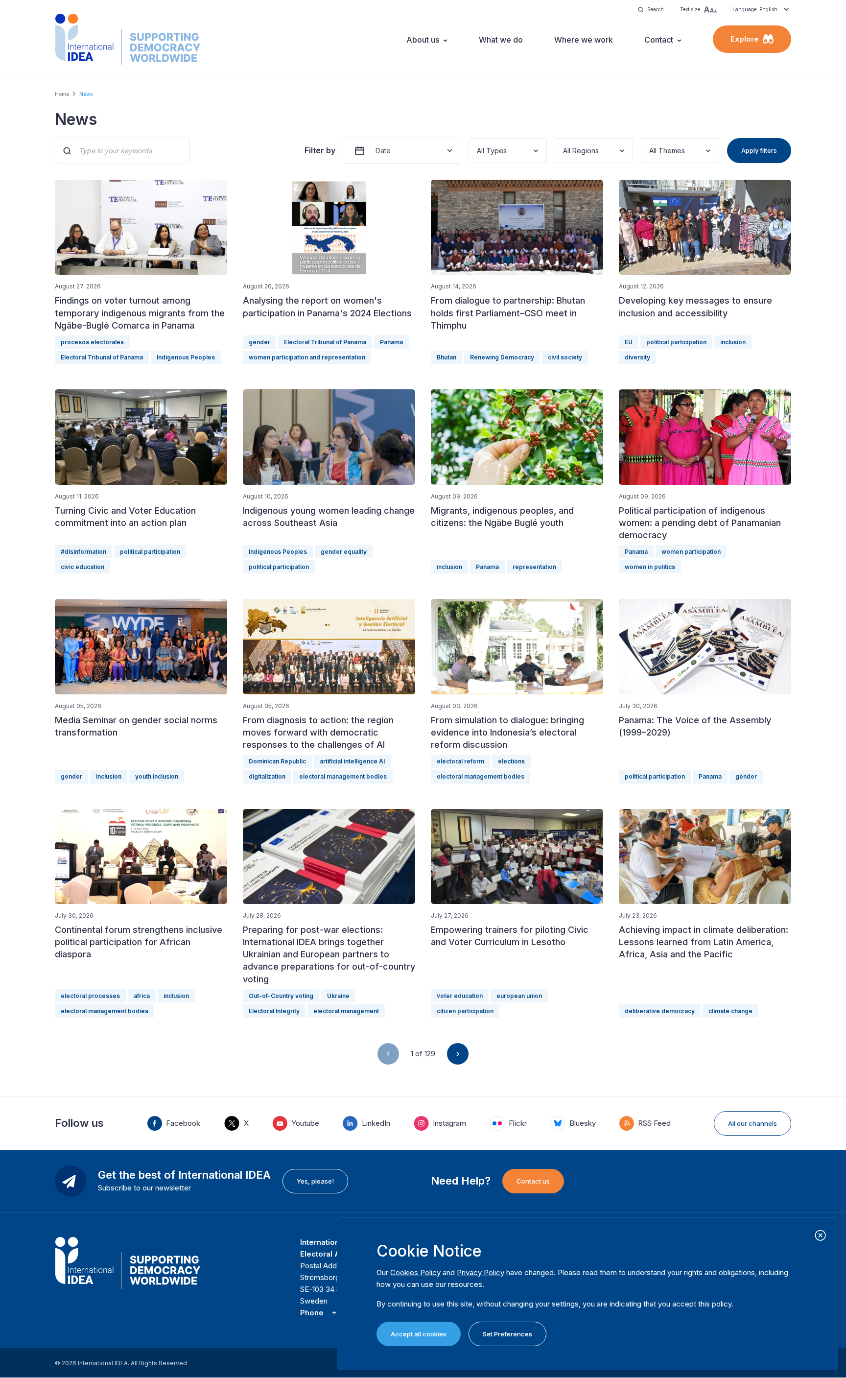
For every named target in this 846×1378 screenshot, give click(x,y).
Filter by (320, 150)
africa (142, 995)
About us (422, 40)
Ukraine (338, 995)
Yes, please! (315, 1181)
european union (519, 995)
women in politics (650, 566)
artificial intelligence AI (352, 761)
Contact (658, 40)
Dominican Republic (277, 761)
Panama (391, 342)
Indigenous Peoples (186, 357)
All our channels (752, 1123)
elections (511, 761)
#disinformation (83, 551)
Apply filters (759, 150)
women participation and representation (307, 357)
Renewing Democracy (502, 357)
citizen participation (465, 1011)
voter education (460, 995)
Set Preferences (507, 1334)
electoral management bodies (343, 776)
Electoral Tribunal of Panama (102, 357)
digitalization (267, 776)
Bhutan (446, 357)
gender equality (344, 551)
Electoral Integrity (274, 1011)
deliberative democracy (660, 1011)
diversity (637, 357)
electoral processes (90, 995)
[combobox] (478, 150)
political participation (676, 342)
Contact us (533, 1181)
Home (62, 94)
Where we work (583, 40)
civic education (82, 566)
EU (629, 342)
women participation (691, 551)
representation (534, 566)
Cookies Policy (415, 1272)
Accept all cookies (418, 1334)
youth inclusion (156, 776)
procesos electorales (92, 342)
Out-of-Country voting (281, 995)
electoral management (346, 1011)
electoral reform (460, 761)
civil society (565, 357)
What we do (501, 40)
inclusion (733, 342)
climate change (730, 1011)
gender (259, 342)
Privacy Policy (480, 1272)
